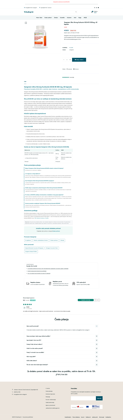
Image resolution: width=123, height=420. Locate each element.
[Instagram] (96, 7)
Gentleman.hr (88, 417)
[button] (65, 77)
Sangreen (71, 49)
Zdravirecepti (101, 417)
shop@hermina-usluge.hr (31, 7)
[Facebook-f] (94, 7)
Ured (75, 17)
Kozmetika (62, 17)
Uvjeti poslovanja (50, 402)
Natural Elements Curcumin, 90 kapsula (34, 248)
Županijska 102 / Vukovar (45, 7)
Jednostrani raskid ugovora (52, 408)
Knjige (79, 17)
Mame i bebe (39, 17)
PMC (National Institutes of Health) (41, 218)
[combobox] (61, 12)
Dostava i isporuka (50, 394)
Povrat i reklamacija (51, 399)
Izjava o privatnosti (50, 405)
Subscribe (99, 398)
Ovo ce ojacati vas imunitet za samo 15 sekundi (39, 273)
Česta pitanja (49, 391)
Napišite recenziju (85, 300)
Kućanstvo (69, 17)
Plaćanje (48, 397)
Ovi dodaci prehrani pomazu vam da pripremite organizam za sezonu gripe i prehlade (48, 268)
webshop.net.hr (95, 417)
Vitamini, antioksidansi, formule (41, 240)
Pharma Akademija (76, 417)
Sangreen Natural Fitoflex (31, 251)
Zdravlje (56, 17)
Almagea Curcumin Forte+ (52, 248)
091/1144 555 (62, 330)
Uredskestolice (108, 417)
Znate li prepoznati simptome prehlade (37, 271)
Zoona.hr (82, 417)
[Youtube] (98, 7)
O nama (48, 388)
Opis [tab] (25, 81)
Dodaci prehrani (48, 17)
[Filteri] (95, 300)
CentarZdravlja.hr (68, 417)
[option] (42, 37)
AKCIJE (85, 17)
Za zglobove (28, 240)
